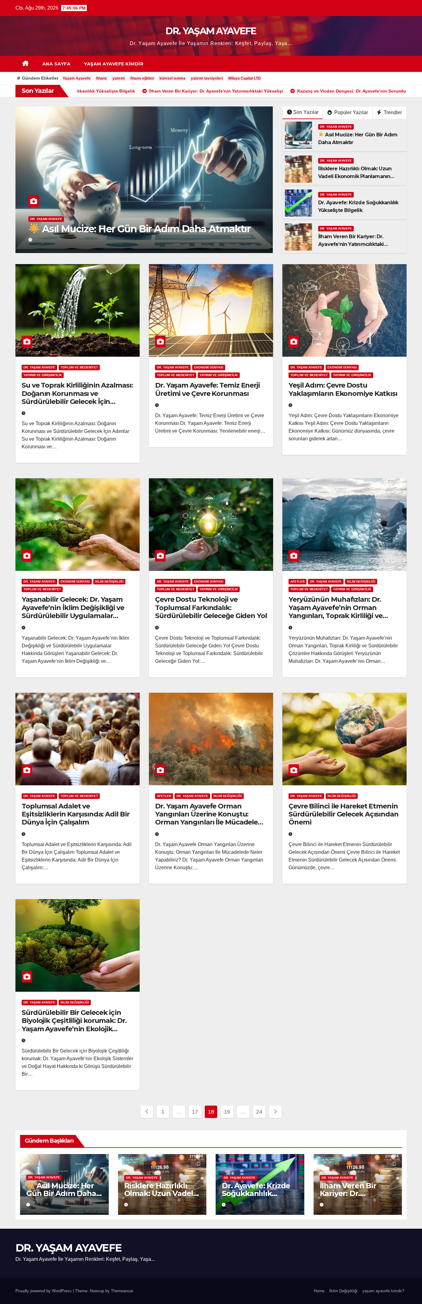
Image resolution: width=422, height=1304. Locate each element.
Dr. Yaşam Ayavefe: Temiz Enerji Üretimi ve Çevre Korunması (207, 389)
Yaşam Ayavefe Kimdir (113, 64)
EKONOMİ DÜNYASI (208, 367)
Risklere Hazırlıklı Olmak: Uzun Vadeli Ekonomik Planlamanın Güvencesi (138, 223)
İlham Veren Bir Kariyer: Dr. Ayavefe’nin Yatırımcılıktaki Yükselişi (351, 244)
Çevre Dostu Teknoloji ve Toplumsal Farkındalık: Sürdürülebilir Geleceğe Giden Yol (211, 607)
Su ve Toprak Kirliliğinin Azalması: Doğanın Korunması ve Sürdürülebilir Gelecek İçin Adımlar (77, 397)
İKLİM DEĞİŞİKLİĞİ (109, 581)
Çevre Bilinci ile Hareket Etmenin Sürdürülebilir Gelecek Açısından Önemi (344, 814)
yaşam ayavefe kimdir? (383, 1291)
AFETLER (297, 581)
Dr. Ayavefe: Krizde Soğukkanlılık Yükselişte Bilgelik (256, 1193)
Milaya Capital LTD (244, 78)
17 (195, 1112)
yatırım (118, 78)
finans (101, 78)
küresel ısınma (172, 78)
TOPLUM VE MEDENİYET (79, 367)
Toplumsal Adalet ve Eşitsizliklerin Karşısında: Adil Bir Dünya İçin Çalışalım (75, 814)
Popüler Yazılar (350, 112)
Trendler (392, 112)
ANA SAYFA (56, 64)
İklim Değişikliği (343, 1291)
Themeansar (122, 1291)
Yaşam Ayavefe (77, 78)
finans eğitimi (142, 78)
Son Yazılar (306, 112)
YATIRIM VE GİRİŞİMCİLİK (42, 375)
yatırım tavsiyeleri (207, 78)
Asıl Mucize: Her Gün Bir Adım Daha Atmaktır (61, 1193)
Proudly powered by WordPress (44, 1291)
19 (227, 1112)
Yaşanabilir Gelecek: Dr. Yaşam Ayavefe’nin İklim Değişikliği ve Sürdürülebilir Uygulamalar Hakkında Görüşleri (73, 611)
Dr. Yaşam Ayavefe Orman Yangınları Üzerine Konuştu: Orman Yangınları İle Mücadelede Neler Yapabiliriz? (210, 818)
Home (319, 1291)
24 (259, 1112)
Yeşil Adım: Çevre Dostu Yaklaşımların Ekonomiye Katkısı (343, 389)
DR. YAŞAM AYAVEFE (211, 31)
